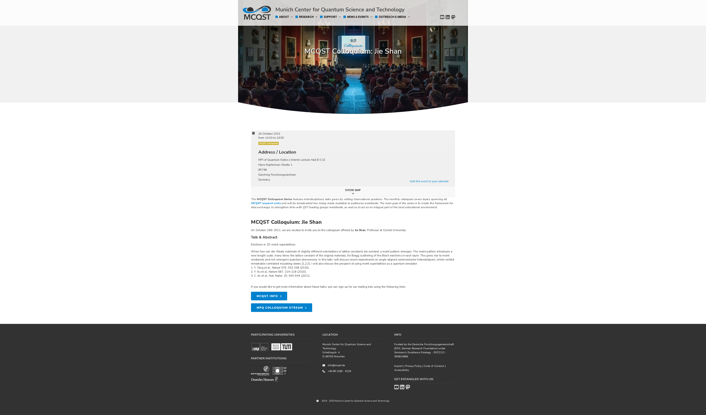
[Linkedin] (448, 17)
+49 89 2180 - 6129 (339, 371)
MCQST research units (266, 203)
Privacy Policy (413, 366)
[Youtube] (442, 17)
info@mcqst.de (336, 365)
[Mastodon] (453, 17)
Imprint (399, 366)
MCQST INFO (267, 296)
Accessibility (401, 370)
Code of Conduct (434, 366)
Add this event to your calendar (429, 181)
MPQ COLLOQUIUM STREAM (280, 308)
